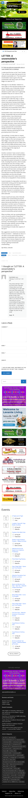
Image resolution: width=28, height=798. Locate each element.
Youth (21, 781)
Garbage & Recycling (9, 755)
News (10, 252)
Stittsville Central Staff (9, 64)
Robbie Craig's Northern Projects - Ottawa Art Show (19, 540)
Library (12, 759)
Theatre (5, 779)
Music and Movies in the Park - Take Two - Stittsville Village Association (19, 585)
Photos (16, 768)
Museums (20, 761)
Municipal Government (9, 761)
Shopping (6, 777)
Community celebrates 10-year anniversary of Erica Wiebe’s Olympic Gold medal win (13, 712)
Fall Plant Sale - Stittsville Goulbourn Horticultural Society (19, 614)
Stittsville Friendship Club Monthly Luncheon (19, 576)
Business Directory (7, 701)
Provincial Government (9, 773)
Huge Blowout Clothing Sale (18, 623)
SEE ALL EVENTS (14, 654)
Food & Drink (7, 753)
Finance (5, 750)
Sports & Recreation (17, 252)
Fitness (13, 750)
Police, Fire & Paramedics (10, 770)
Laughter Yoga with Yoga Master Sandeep (18, 524)
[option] (14, 51)
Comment (4, 327)
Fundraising (17, 753)
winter (3, 256)
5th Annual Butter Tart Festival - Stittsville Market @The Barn (19, 642)
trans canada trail (22, 255)
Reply (10, 315)
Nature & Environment (16, 764)
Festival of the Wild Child (18, 532)
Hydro (5, 759)
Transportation (14, 779)
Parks (12, 766)
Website (3, 360)
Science (13, 775)
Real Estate (21, 773)
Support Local (5, 702)
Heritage (13, 757)
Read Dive (4, 716)
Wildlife (14, 781)
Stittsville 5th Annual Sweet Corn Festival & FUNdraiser (18, 550)
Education (6, 746)
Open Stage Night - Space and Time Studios (19, 567)
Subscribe (12, 791)
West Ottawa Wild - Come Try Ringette (19, 595)
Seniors (21, 775)
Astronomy (11, 737)
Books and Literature (9, 739)
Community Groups (18, 742)
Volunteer (6, 781)
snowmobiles (14, 255)
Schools (6, 775)
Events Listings (6, 704)
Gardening (20, 755)
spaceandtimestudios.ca (9, 692)
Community (7, 742)
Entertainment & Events (18, 746)
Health (5, 757)
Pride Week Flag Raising (18, 559)
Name (3, 345)
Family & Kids (17, 748)
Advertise (21, 791)
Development (16, 744)
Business (20, 739)
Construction (6, 744)
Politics (20, 770)
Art (4, 737)
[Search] (23, 381)
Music (5, 764)
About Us (18, 793)
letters (9, 255)
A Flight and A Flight (17, 516)
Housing (21, 757)
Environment (7, 748)
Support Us (8, 793)
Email (3, 353)
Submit (4, 791)
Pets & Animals (7, 768)
